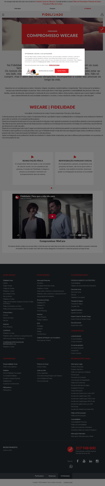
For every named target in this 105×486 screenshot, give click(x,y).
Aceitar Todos (62, 70)
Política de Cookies (54, 65)
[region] (53, 62)
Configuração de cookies (46, 70)
